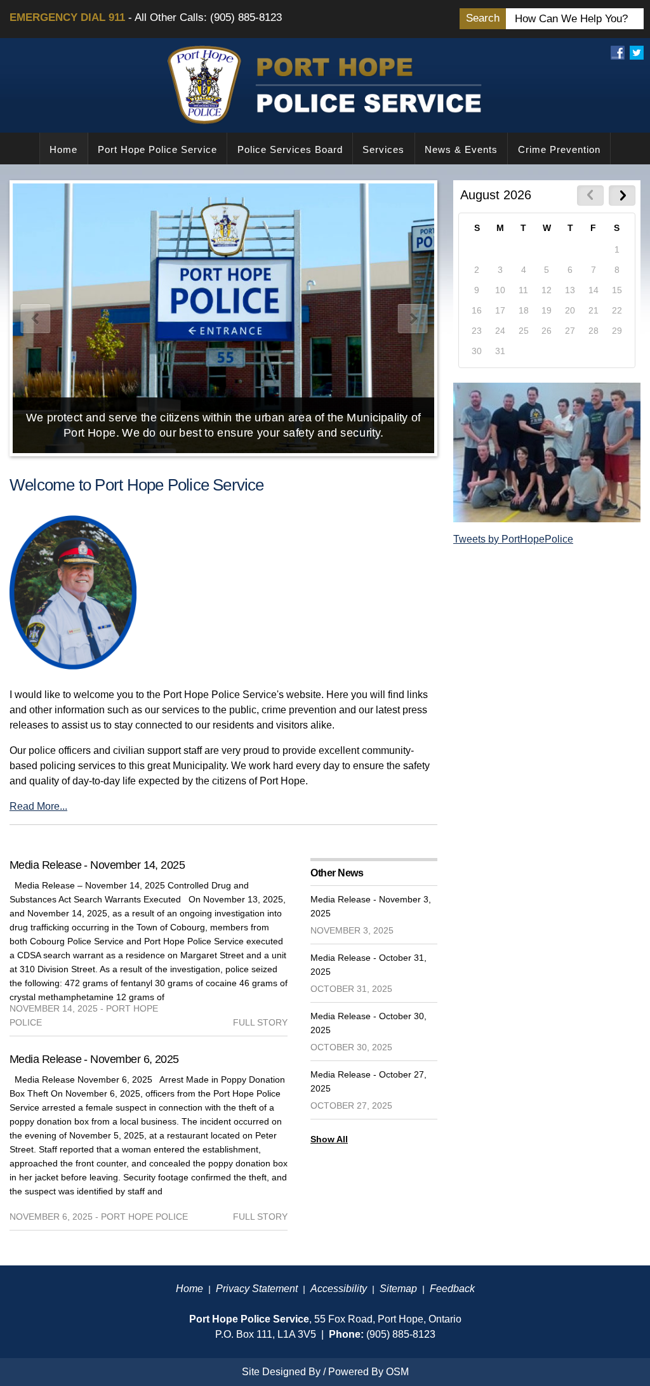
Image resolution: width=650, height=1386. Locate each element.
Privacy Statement (257, 1288)
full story (260, 1022)
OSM (397, 1371)
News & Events (461, 149)
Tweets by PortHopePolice (513, 539)
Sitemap (398, 1288)
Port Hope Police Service (157, 149)
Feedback (452, 1288)
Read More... (38, 806)
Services (383, 149)
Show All (329, 1139)
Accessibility (338, 1288)
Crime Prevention (559, 149)
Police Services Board (290, 149)
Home (63, 149)
